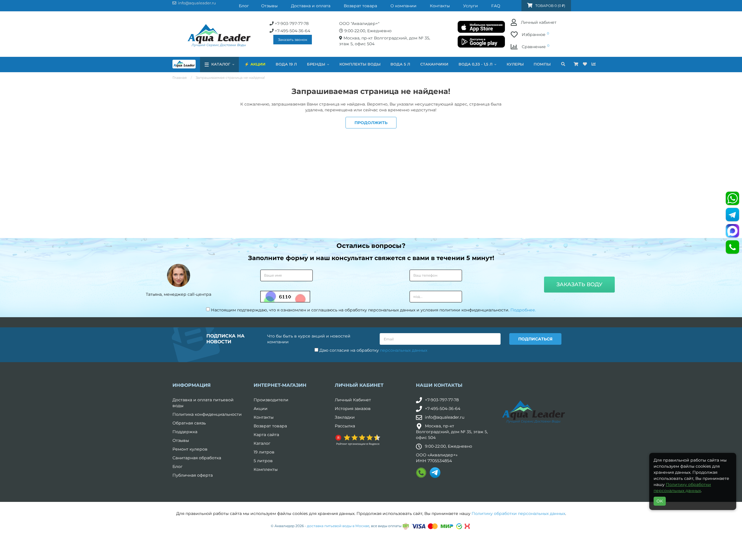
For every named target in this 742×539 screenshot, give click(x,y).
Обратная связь (189, 423)
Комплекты (266, 469)
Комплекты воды (360, 64)
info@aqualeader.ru (444, 417)
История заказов (353, 408)
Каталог (262, 443)
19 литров (264, 452)
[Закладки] (585, 64)
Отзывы (180, 440)
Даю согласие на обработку (372, 350)
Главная (179, 77)
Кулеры (515, 64)
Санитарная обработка (196, 457)
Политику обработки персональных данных (518, 513)
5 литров (263, 460)
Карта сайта (266, 434)
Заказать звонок (292, 39)
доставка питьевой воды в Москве (338, 526)
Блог (177, 466)
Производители (271, 399)
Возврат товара (270, 426)
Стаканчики (434, 64)
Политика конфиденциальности (207, 414)
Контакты (264, 417)
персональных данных (403, 350)
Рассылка (345, 426)
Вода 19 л (286, 64)
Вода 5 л (400, 64)
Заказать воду (579, 284)
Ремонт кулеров (190, 449)
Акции (257, 64)
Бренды (316, 64)
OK (659, 501)
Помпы (542, 64)
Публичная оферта (192, 475)
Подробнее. (523, 310)
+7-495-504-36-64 (442, 408)
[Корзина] (576, 64)
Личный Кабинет (353, 399)
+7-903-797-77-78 (442, 399)
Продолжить (371, 122)
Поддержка (184, 431)
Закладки (345, 417)
